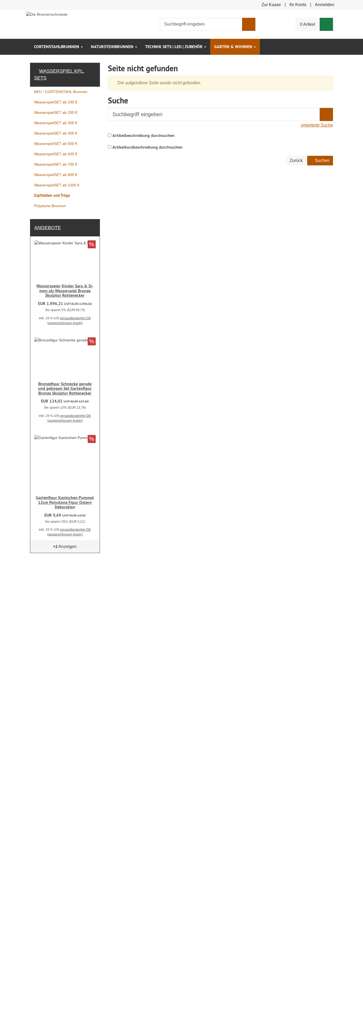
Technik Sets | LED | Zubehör (174, 46)
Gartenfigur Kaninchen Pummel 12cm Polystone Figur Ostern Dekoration (65, 502)
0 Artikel (307, 24)
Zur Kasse (271, 4)
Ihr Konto (297, 4)
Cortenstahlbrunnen (57, 46)
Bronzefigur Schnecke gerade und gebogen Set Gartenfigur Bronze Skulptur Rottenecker (65, 388)
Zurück (296, 160)
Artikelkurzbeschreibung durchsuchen (147, 147)
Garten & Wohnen (233, 46)
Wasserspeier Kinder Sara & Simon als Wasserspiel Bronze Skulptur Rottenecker (64, 290)
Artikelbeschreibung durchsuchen (143, 135)
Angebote (47, 227)
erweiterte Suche (316, 125)
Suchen (322, 160)
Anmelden (324, 4)
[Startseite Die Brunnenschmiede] (46, 14)
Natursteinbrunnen (112, 46)
